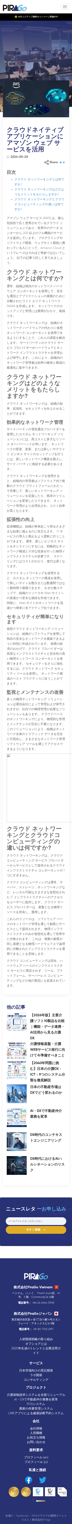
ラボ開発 (36, 1375)
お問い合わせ (36, 1442)
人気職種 (36, 1433)
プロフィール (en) (36, 1457)
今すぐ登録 (34, 1229)
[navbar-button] (65, 6)
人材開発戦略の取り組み (36, 1339)
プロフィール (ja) (36, 1462)
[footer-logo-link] (36, 1276)
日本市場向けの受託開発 (36, 1370)
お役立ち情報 (36, 1437)
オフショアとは (36, 1344)
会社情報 (36, 1428)
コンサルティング (36, 1379)
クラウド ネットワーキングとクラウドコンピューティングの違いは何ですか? (39, 204)
